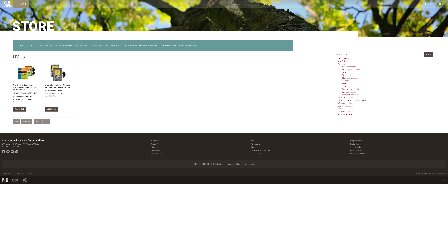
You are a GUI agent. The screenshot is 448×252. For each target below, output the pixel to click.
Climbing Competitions (358, 153)
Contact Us (155, 144)
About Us (154, 147)
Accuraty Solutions (440, 173)
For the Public (355, 144)
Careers (253, 147)
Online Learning (356, 147)
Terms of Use (256, 153)
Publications (255, 144)
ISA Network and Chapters (260, 150)
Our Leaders (155, 150)
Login (443, 180)
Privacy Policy (156, 153)
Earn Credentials (356, 150)
